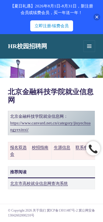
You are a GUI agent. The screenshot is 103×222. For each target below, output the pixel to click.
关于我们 (39, 210)
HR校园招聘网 (27, 46)
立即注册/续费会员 (52, 26)
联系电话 (84, 147)
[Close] (96, 17)
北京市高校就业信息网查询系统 (39, 183)
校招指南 (40, 147)
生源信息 (62, 147)
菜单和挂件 (89, 46)
